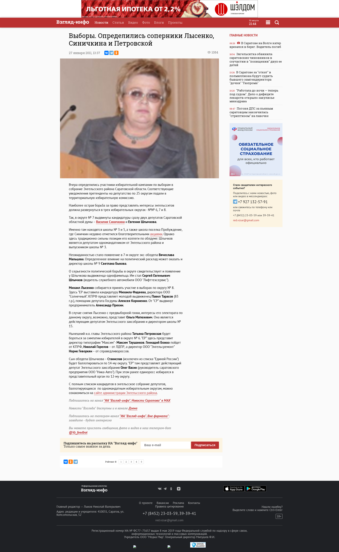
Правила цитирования (169, 506)
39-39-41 (268, 215)
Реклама (178, 503)
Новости (101, 22)
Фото (146, 22)
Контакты (194, 503)
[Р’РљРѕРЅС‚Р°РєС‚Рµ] (106, 53)
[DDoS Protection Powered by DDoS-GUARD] (198, 546)
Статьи (118, 22)
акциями (156, 234)
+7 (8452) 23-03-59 (245, 215)
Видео (133, 22)
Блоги (159, 22)
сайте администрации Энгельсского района (125, 393)
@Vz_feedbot (78, 432)
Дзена (133, 408)
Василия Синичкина (110, 222)
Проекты (175, 22)
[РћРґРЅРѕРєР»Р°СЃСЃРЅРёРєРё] (116, 53)
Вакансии (163, 503)
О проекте (146, 503)
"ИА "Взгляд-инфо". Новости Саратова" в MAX (137, 400)
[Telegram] (111, 53)
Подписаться (205, 445)
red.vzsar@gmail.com (246, 220)
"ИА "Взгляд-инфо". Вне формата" (144, 416)
